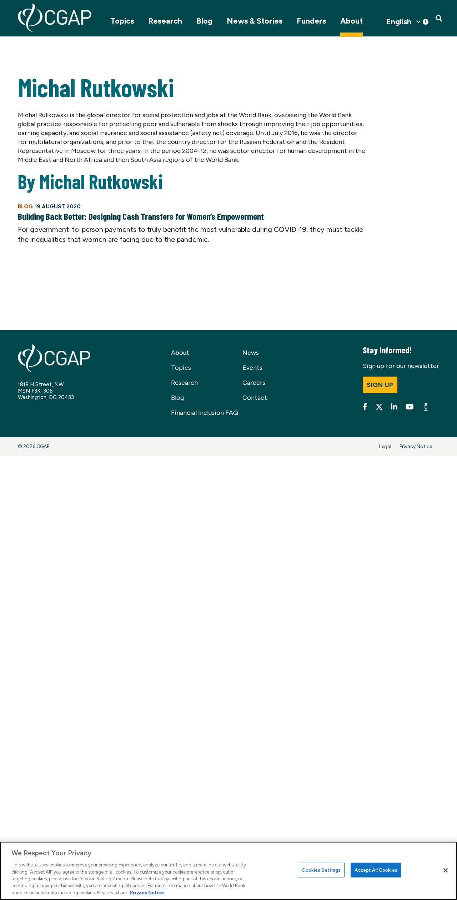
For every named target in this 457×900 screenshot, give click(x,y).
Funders (311, 21)
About (351, 21)
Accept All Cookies (376, 869)
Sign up (380, 385)
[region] (228, 871)
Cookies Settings (321, 869)
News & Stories (254, 21)
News (250, 353)
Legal (385, 446)
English (398, 21)
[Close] (445, 870)
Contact (254, 398)
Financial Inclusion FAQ (204, 413)
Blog (204, 21)
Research (165, 21)
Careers (253, 383)
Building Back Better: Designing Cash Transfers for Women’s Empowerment (141, 216)
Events (252, 368)
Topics (122, 21)
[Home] (54, 18)
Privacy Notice (416, 446)
